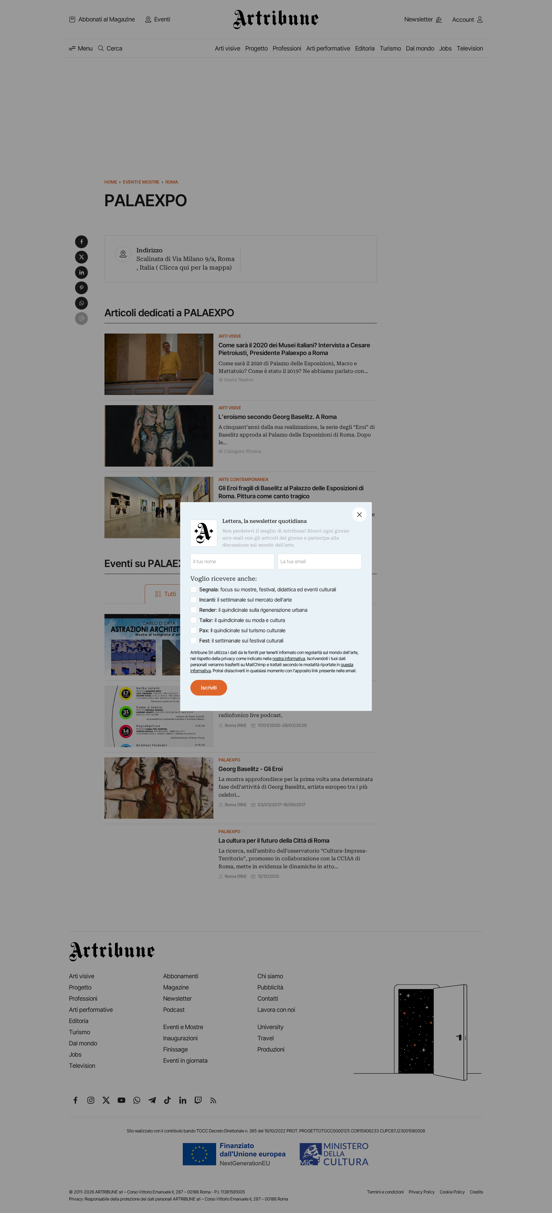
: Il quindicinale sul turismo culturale (242, 630)
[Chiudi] (359, 514)
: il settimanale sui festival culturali (241, 640)
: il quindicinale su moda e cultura (242, 620)
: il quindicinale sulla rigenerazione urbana (253, 610)
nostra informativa (288, 658)
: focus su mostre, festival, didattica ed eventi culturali (267, 589)
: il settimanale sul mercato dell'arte (245, 599)
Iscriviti (209, 687)
